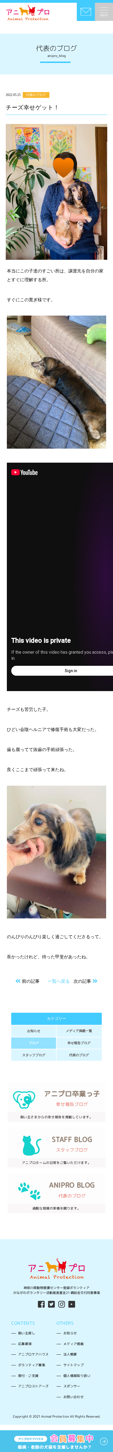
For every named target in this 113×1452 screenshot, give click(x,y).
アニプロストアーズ (33, 1386)
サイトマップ (73, 1365)
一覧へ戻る (58, 981)
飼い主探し (26, 1333)
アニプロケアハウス (33, 1354)
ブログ (34, 1043)
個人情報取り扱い (77, 1375)
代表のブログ (79, 1055)
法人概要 (70, 1354)
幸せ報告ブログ (79, 1043)
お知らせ (33, 1031)
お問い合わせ (73, 1397)
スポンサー (71, 1386)
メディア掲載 (73, 1343)
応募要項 (25, 1343)
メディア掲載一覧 (79, 1031)
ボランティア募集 (31, 1365)
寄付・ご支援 (28, 1375)
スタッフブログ (33, 1055)
